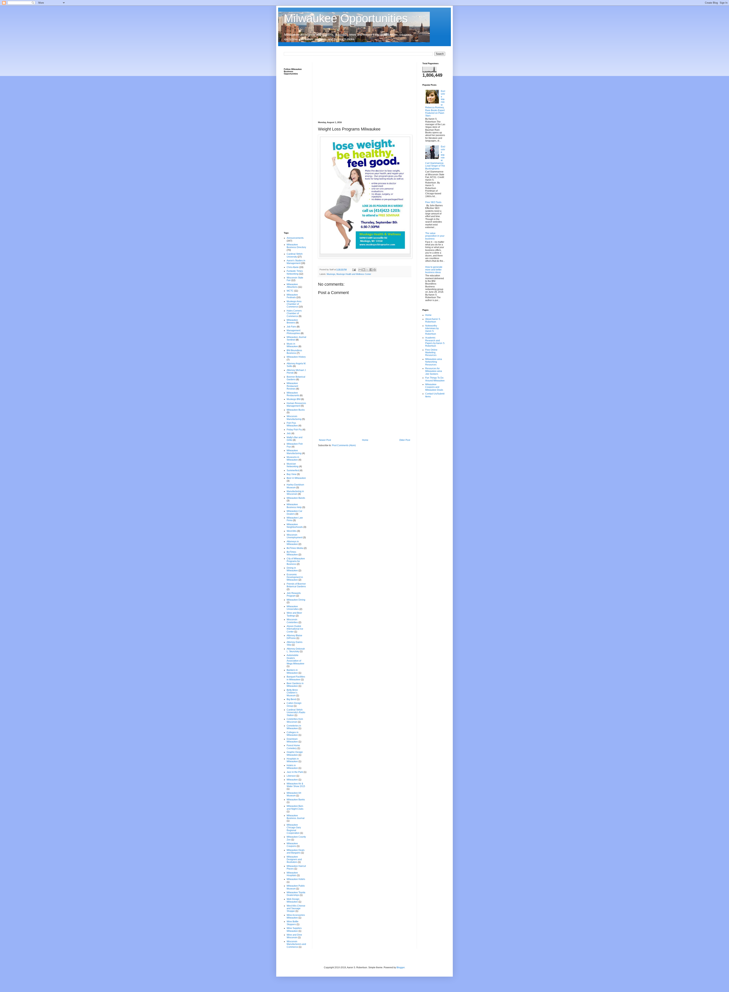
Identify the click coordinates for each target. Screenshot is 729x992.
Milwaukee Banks (296, 799)
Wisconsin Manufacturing (294, 417)
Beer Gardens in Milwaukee (295, 684)
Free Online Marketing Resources (431, 353)
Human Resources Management (296, 404)
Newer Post (325, 440)
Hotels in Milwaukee (292, 766)
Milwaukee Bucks (296, 410)
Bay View (291, 474)
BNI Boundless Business (294, 351)
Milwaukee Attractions (292, 285)
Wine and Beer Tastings (294, 614)
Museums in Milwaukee (293, 458)
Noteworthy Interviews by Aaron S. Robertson (432, 329)
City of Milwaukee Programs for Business (296, 561)
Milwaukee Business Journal (296, 817)
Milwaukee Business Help (294, 505)
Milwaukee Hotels (296, 879)
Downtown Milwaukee (292, 740)
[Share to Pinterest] (374, 270)
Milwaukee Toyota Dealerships (296, 893)
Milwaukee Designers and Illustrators (294, 859)
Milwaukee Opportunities (346, 18)
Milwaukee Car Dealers (294, 512)
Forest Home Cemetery (293, 746)
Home (365, 440)
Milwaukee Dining (296, 599)
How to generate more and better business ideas (433, 270)
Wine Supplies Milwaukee (294, 929)
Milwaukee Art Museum (294, 794)
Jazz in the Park (295, 772)
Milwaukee (292, 779)
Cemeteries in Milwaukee (294, 727)
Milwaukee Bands (296, 498)
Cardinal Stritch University (295, 255)
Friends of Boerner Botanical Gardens (296, 585)
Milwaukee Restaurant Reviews (292, 386)
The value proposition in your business (434, 236)
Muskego (331, 274)
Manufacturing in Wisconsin (295, 492)
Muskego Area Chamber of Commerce (294, 304)
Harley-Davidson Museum (295, 486)
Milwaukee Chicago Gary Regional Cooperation (294, 829)
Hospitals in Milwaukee (293, 760)
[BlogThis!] (364, 270)
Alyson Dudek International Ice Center (295, 629)
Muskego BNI (294, 399)
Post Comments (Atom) (344, 445)
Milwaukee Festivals (292, 296)
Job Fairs (291, 326)
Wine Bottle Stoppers (292, 923)
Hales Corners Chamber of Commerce (294, 313)
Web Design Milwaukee (293, 900)
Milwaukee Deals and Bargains (296, 851)
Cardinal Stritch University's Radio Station (296, 712)
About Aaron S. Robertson (433, 320)
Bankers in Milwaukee (292, 671)
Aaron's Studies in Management (296, 262)
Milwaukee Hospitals (292, 874)
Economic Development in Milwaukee (295, 577)
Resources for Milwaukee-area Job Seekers (433, 371)
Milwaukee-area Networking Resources (433, 362)
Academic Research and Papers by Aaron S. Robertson (435, 341)
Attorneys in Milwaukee (293, 542)
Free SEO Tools (433, 202)
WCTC (290, 290)
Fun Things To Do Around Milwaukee (435, 379)
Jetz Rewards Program (294, 594)
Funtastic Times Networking (295, 272)
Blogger (401, 967)
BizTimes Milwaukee (292, 553)
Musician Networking (292, 465)
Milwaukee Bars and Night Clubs (295, 807)
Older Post (404, 440)
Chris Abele (293, 267)
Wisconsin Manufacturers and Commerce (296, 944)
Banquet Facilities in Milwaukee (296, 678)
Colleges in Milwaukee (292, 733)
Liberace (291, 776)
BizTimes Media (295, 548)
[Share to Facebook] (371, 270)
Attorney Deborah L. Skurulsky (296, 650)
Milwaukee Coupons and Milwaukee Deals (434, 387)
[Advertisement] (364, 88)
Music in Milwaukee (292, 345)
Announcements (295, 238)
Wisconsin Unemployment (294, 536)
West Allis (292, 531)
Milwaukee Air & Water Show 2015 (296, 785)
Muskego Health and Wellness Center (353, 274)
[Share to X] (367, 270)
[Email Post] (353, 269)
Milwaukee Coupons (292, 844)
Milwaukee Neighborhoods (295, 525)
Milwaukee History (296, 357)
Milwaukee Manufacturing (294, 452)
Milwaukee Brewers (292, 321)
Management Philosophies (293, 331)
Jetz (289, 433)
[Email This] (360, 270)
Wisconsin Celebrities (292, 621)
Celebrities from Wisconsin (295, 720)
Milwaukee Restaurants (293, 394)
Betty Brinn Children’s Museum (292, 693)
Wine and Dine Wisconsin (294, 936)
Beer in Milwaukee (296, 478)
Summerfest (293, 470)
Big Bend (291, 699)
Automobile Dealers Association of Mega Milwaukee (295, 659)
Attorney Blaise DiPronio (294, 636)
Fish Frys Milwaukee (292, 424)
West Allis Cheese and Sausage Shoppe (296, 908)
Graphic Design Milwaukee (295, 753)
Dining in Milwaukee (292, 569)
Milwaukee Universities (293, 607)
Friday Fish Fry (294, 429)
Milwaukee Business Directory (296, 246)
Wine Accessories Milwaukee (296, 916)
